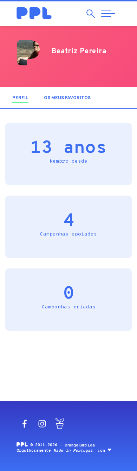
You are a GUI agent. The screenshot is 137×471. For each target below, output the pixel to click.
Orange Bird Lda (80, 445)
